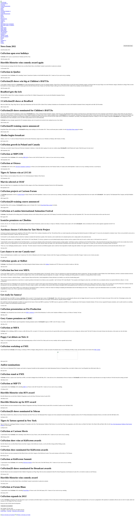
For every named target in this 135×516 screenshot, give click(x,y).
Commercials (3, 32)
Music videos (3, 29)
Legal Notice (3, 511)
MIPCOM (25, 157)
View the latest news (128, 45)
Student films (3, 30)
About (2, 41)
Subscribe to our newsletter (6, 505)
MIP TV (25, 386)
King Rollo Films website (72, 129)
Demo (2, 8)
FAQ (2, 39)
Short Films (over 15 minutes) (7, 23)
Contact (2, 43)
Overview (3, 4)
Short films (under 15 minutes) (7, 25)
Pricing (2, 10)
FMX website (97, 349)
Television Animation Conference (22, 166)
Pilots (2, 26)
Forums (2, 37)
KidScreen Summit (27, 462)
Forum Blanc (26, 490)
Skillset (47, 264)
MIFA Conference (30, 312)
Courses (2, 7)
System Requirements (5, 6)
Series (2, 22)
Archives (3, 20)
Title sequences (4, 31)
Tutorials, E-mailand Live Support (4, 36)
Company (3, 40)
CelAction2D (4, 3)
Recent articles (4, 18)
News (2, 17)
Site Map (9, 511)
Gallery (3, 21)
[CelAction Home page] (3, 2)
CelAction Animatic (6, 11)
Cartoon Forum (20, 194)
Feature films (3, 27)
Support (3, 34)
